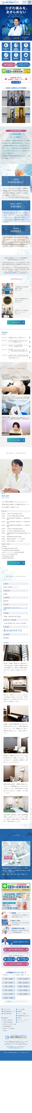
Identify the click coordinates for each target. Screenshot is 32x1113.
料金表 (5, 1030)
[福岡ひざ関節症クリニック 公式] (10, 2)
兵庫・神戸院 (8, 982)
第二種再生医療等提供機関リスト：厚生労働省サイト (16, 272)
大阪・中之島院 (23, 979)
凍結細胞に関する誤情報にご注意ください (16, 78)
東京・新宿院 (23, 990)
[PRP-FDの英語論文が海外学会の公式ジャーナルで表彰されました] (7, 300)
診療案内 (6, 58)
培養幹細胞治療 (7, 1026)
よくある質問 (21, 1009)
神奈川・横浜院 (23, 986)
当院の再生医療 (26, 49)
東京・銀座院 (8, 990)
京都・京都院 (8, 979)
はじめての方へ (6, 49)
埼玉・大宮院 (8, 994)
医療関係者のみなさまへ (24, 1015)
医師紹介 (16, 58)
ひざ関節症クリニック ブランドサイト (16, 1001)
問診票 (19, 1017)
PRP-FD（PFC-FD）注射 (9, 1024)
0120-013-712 (14, 630)
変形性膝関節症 (16, 49)
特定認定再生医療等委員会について (16, 1047)
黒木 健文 (6, 638)
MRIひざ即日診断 (7, 1022)
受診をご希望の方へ (8, 1020)
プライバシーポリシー (23, 1020)
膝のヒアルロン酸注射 (9, 1028)
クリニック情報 (26, 59)
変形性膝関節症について (9, 1011)
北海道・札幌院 (8, 998)
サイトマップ (21, 1022)
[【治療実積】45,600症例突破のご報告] (7, 288)
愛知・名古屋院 (23, 982)
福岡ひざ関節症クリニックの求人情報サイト (16, 1046)
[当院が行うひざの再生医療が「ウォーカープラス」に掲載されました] (7, 312)
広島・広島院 (8, 986)
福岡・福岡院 (23, 994)
